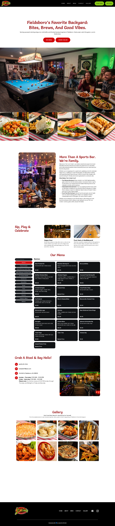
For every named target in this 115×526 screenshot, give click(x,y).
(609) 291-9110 (23, 364)
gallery (88, 3)
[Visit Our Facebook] (92, 510)
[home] (6, 3)
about (69, 3)
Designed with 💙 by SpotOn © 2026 (57, 523)
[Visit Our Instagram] (97, 510)
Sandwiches (24, 278)
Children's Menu (24, 298)
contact (81, 3)
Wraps (23, 285)
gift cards (109, 3)
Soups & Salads (23, 265)
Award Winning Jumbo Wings (24, 269)
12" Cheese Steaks (23, 275)
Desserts (24, 295)
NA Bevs (24, 301)
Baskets (24, 291)
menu (74, 3)
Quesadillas (23, 282)
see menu (49, 40)
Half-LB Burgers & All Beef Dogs (23, 272)
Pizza (23, 288)
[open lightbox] (26, 430)
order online (99, 3)
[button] (98, 236)
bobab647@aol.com (25, 369)
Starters (24, 262)
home (63, 3)
